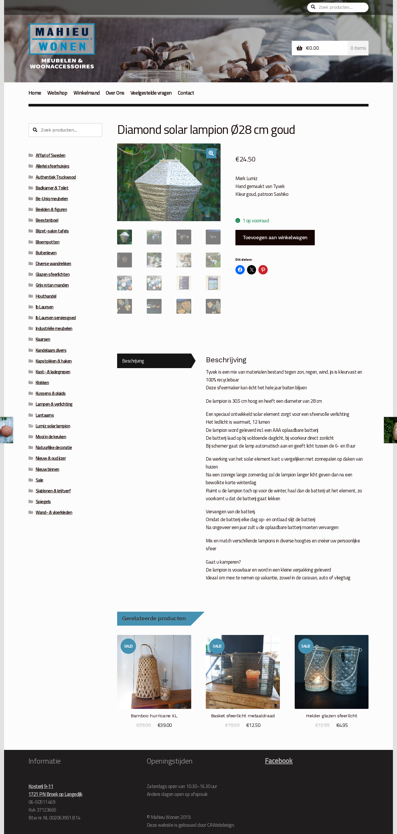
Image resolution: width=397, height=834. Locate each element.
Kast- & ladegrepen (53, 371)
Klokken (42, 382)
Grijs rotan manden (52, 285)
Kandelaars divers (51, 350)
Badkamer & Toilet (52, 187)
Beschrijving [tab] (133, 360)
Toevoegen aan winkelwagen (275, 237)
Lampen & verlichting (54, 404)
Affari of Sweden (50, 155)
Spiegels (43, 501)
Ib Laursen (44, 307)
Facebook (279, 760)
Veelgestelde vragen (151, 93)
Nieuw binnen (47, 469)
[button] (211, 153)
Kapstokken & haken (54, 361)
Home (34, 93)
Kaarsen (43, 339)
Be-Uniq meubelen (52, 198)
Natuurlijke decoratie (54, 447)
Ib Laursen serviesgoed (56, 317)
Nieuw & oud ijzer (51, 458)
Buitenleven (46, 252)
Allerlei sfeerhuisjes (52, 166)
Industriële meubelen (54, 328)
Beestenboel (47, 220)
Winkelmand (87, 93)
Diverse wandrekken (53, 263)
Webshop (57, 93)
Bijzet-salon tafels (52, 231)
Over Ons (115, 93)
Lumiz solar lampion (53, 426)
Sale (39, 480)
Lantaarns (45, 415)
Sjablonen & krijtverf (53, 490)
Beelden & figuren (51, 209)
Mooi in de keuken (51, 436)
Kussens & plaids (51, 393)
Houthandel (46, 296)
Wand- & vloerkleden (54, 512)
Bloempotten (48, 242)
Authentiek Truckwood (56, 177)
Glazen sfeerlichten (53, 274)
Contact (186, 93)
